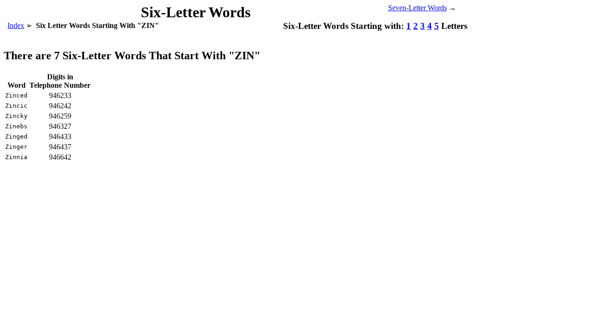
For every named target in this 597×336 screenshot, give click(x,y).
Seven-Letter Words (417, 8)
